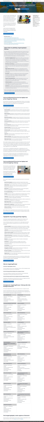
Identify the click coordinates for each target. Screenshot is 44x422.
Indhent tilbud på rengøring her (8, 33)
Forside (31, 421)
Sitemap (37, 421)
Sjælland (22, 418)
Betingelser (40, 421)
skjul (11, 36)
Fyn (17, 418)
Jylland (15, 418)
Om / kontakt (33, 421)
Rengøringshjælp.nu (6, 0)
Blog (35, 421)
